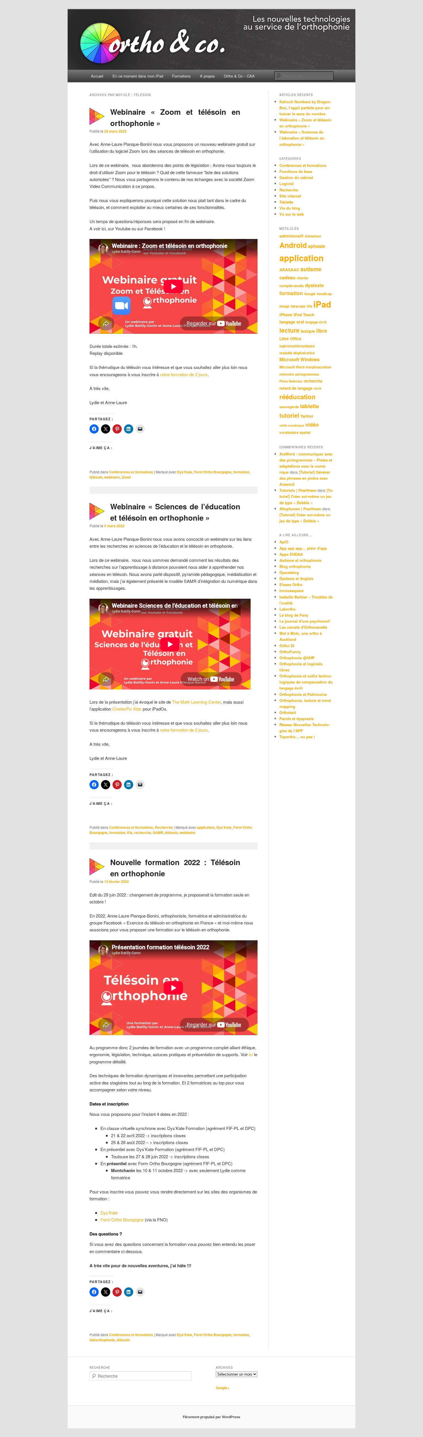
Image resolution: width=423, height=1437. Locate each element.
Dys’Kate (109, 1213)
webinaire (112, 477)
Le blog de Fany (293, 615)
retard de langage (296, 388)
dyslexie (314, 285)
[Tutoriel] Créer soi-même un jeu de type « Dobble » (306, 496)
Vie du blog (289, 208)
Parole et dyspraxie (296, 718)
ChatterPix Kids (127, 709)
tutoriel (289, 415)
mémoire (286, 374)
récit (317, 388)
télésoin (95, 477)
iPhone (285, 314)
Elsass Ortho (290, 584)
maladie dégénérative (297, 353)
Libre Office (290, 338)
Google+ (222, 1387)
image (284, 306)
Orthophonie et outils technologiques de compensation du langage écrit (306, 682)
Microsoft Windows (299, 359)
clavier (302, 277)
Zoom (126, 477)
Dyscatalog (289, 572)
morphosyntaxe (318, 367)
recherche (142, 832)
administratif (291, 236)
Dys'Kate (184, 471)
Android (293, 245)
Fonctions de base (295, 171)
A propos (207, 76)
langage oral (291, 322)
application (206, 827)
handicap (324, 293)
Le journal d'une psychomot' (304, 621)
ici (251, 1054)
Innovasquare (291, 590)
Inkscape (298, 306)
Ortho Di (286, 645)
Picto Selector (290, 381)
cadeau (287, 277)
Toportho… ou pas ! (297, 736)
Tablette (286, 202)
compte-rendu (291, 285)
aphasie (316, 246)
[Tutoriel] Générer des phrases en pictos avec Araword (304, 478)
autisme (310, 269)
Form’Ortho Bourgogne (122, 1219)
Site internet (290, 196)
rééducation (297, 396)
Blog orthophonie (295, 566)
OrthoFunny (290, 651)
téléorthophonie (102, 1339)
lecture (289, 330)
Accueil (97, 76)
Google (310, 293)
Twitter (306, 416)
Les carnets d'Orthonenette (303, 627)
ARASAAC (289, 269)
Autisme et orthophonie (300, 560)
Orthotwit (287, 712)
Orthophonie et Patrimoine (303, 694)
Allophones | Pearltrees (300, 508)
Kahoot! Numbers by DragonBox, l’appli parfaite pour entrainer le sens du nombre (305, 107)
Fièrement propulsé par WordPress (211, 1416)
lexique (308, 331)
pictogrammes (307, 374)
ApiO (283, 542)
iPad (322, 304)
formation (241, 471)
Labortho (287, 609)
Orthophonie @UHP (297, 657)
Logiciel (286, 183)
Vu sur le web (291, 214)
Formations (181, 76)
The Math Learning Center (196, 702)
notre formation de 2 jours (184, 374)
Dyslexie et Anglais (296, 578)
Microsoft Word (291, 367)
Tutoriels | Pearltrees (297, 490)
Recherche (164, 827)
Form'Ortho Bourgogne (213, 471)
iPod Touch (304, 314)
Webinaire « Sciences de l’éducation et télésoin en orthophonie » (301, 138)
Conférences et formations (131, 471)
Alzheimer (313, 236)
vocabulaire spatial (294, 432)
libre (321, 330)
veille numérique (291, 425)
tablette (309, 406)
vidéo (312, 424)
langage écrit (316, 322)
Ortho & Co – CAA (239, 76)
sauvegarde (289, 406)
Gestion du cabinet (296, 177)
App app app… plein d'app (303, 548)
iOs (129, 832)
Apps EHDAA (291, 554)
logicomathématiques (297, 346)
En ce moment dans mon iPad (138, 76)
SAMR (158, 832)
